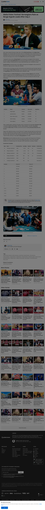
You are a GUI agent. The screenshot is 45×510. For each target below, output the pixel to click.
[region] (22, 505)
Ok (4, 507)
